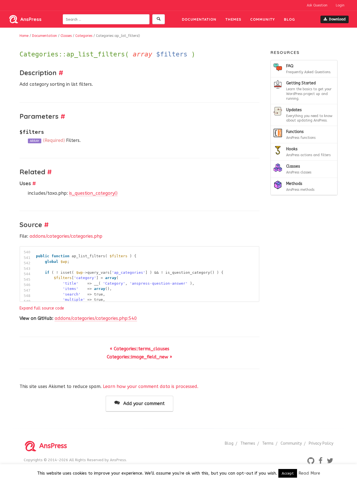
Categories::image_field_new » (139, 356)
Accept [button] (288, 473)
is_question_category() (93, 193)
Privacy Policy (321, 443)
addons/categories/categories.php (66, 236)
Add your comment (143, 403)
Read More (309, 473)
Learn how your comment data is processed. (150, 386)
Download (337, 19)
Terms (268, 443)
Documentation (199, 19)
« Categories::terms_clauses (139, 348)
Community (262, 19)
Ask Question (317, 5)
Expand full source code (42, 308)
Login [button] (340, 5)
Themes (233, 19)
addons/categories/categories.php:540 (96, 318)
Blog (289, 19)
